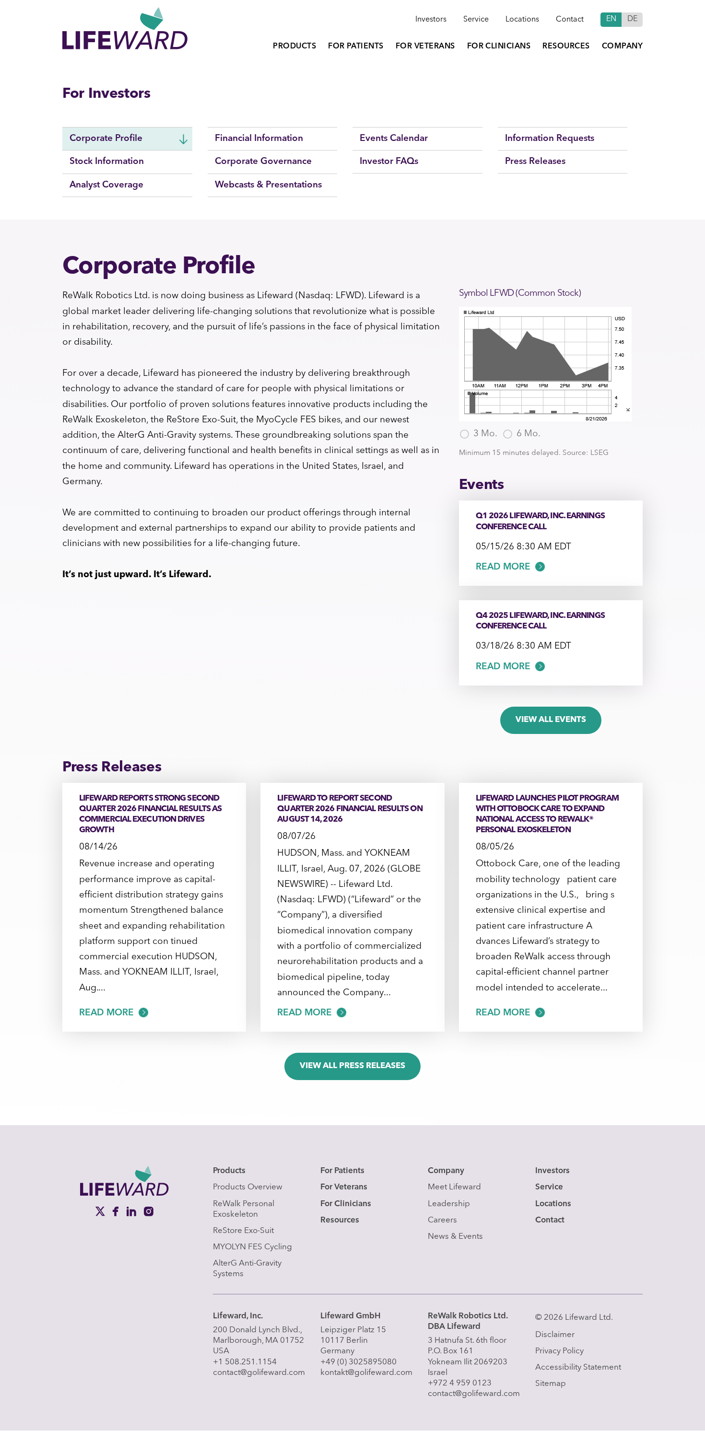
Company (622, 46)
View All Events (551, 720)
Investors (430, 19)
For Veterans (425, 46)
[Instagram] (148, 1211)
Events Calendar (394, 138)
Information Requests (549, 138)
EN (611, 19)
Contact (570, 19)
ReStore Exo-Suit (243, 1231)
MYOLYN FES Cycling (252, 1247)
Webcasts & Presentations (268, 185)
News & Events (455, 1237)
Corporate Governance (263, 161)
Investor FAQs (389, 161)
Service (476, 19)
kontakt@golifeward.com (366, 1373)
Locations (522, 19)
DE (632, 19)
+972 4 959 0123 (460, 1383)
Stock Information (107, 161)
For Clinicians (499, 46)
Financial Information (259, 138)
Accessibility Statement (578, 1367)
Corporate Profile (106, 138)
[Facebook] (117, 1211)
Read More (503, 567)
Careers (442, 1220)
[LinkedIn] (132, 1211)
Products (294, 46)
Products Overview (247, 1187)
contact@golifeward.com (259, 1373)
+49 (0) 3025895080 (358, 1362)
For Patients (356, 46)
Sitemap (550, 1384)
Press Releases (535, 161)
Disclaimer (555, 1335)
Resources (565, 46)
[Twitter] (101, 1211)
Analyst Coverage (106, 185)
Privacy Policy (559, 1351)
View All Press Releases (352, 1066)
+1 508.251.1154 (245, 1362)
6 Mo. (528, 434)
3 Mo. (485, 434)
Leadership (449, 1204)
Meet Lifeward (454, 1187)
